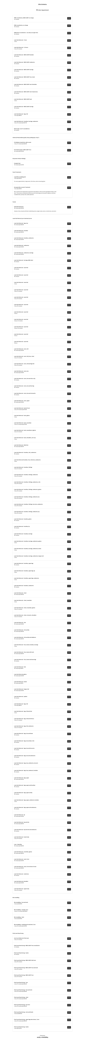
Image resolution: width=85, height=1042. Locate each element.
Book (69, 18)
